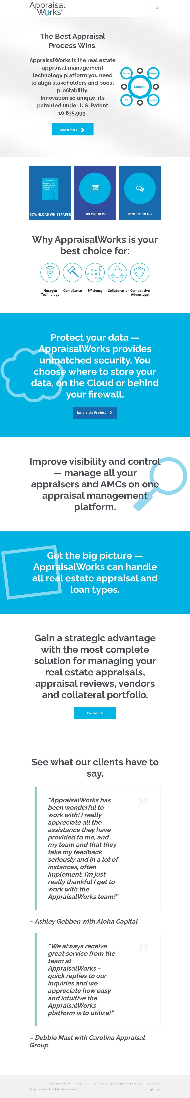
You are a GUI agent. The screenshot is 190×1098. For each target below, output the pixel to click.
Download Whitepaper (50, 214)
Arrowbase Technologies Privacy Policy (117, 1083)
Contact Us (95, 713)
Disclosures (154, 1083)
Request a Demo (59, 1083)
